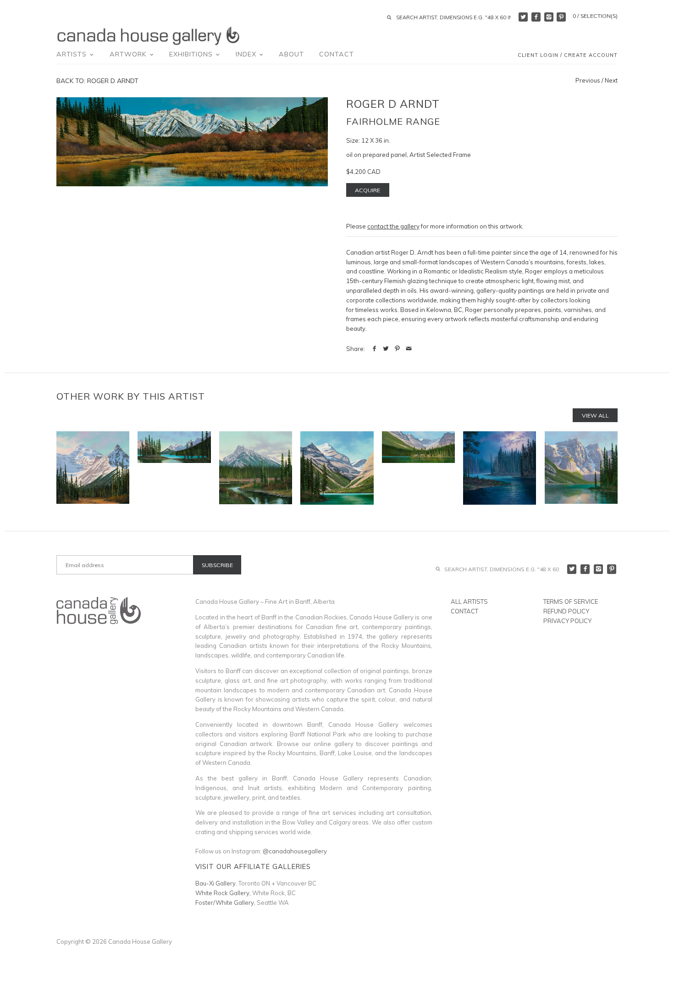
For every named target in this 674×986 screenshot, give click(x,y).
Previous (587, 80)
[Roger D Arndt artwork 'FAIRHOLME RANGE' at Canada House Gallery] (192, 141)
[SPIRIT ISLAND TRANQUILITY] (174, 468)
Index (247, 54)
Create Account (591, 55)
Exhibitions (192, 54)
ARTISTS (72, 54)
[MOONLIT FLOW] (499, 468)
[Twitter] (523, 17)
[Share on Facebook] (374, 348)
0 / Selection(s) (595, 15)
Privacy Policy (567, 620)
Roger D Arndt (393, 104)
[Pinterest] (561, 17)
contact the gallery (393, 226)
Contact (336, 54)
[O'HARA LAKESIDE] (418, 468)
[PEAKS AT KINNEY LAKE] (336, 468)
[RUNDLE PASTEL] (255, 468)
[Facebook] (536, 17)
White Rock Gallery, (223, 893)
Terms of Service (570, 601)
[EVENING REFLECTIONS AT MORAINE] (581, 468)
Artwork (129, 54)
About (291, 54)
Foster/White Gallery (224, 902)
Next (611, 80)
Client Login (538, 55)
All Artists (469, 601)
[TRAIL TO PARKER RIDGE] (92, 468)
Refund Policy (566, 611)
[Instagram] (548, 17)
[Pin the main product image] (397, 348)
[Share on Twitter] (386, 348)
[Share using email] (409, 348)
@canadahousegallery (295, 851)
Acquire (367, 190)
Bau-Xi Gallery (215, 883)
